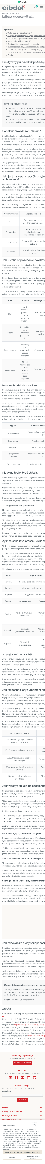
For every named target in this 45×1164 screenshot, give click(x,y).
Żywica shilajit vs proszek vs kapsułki (23, 44)
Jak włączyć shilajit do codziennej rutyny (25, 49)
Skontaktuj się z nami (22, 1063)
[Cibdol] (13, 7)
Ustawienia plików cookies (33, 1157)
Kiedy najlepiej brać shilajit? (19, 41)
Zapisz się (22, 1100)
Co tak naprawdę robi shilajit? (19, 33)
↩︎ (3, 1016)
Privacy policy (34, 1123)
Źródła (10, 55)
